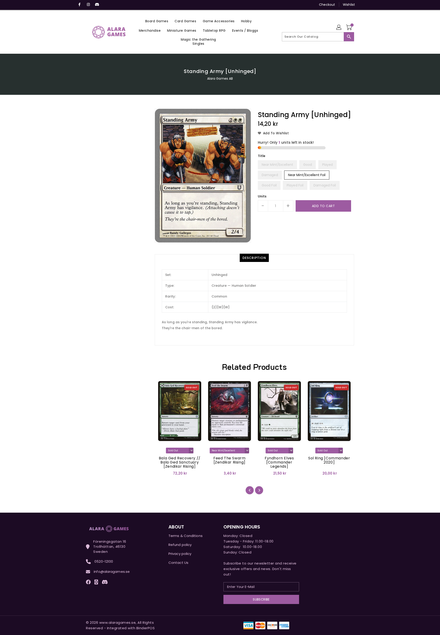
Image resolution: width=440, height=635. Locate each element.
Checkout (327, 4)
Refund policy (180, 544)
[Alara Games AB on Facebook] (79, 4)
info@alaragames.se (112, 571)
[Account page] (339, 27)
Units (262, 196)
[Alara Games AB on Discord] (97, 4)
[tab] (254, 258)
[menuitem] (157, 21)
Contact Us (178, 562)
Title (262, 156)
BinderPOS (145, 628)
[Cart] (349, 27)
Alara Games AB (220, 78)
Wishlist (349, 4)
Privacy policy (179, 553)
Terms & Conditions (185, 535)
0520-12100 (103, 561)
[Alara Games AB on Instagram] (88, 4)
